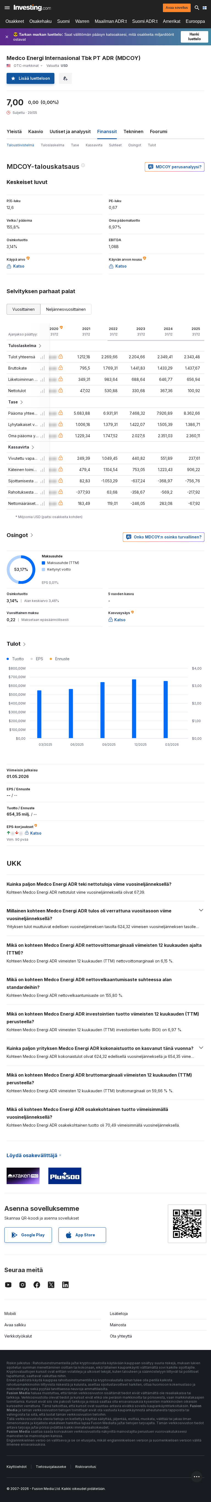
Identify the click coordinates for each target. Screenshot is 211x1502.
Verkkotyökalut (18, 1336)
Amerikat (171, 21)
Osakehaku (40, 21)
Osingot (134, 145)
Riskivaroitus (85, 1467)
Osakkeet (14, 21)
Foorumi (158, 131)
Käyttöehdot (17, 1467)
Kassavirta (94, 145)
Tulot (152, 145)
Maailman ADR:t (111, 21)
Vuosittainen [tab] (23, 309)
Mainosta (118, 1324)
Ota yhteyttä (121, 1336)
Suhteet (115, 145)
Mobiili (10, 1313)
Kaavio (35, 131)
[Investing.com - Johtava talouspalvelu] (32, 7)
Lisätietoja (119, 1313)
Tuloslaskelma (52, 145)
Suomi (63, 21)
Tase (75, 145)
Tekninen (133, 131)
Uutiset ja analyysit (70, 131)
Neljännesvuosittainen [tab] (66, 309)
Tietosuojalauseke (51, 1467)
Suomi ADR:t (144, 21)
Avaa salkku (15, 1324)
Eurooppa (195, 21)
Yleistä (14, 131)
